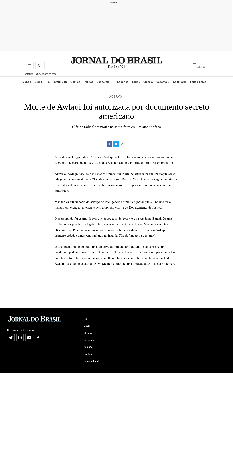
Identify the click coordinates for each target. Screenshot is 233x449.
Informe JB (60, 82)
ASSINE (200, 66)
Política (88, 82)
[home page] (116, 60)
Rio (48, 82)
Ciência (148, 82)
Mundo (26, 82)
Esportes (122, 82)
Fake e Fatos (198, 82)
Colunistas (180, 82)
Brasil (38, 82)
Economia (103, 82)
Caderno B (162, 82)
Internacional (91, 361)
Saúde (136, 82)
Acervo (115, 96)
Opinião (75, 82)
